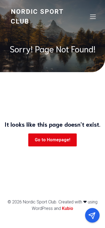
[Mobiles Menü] (93, 16)
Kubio (67, 208)
